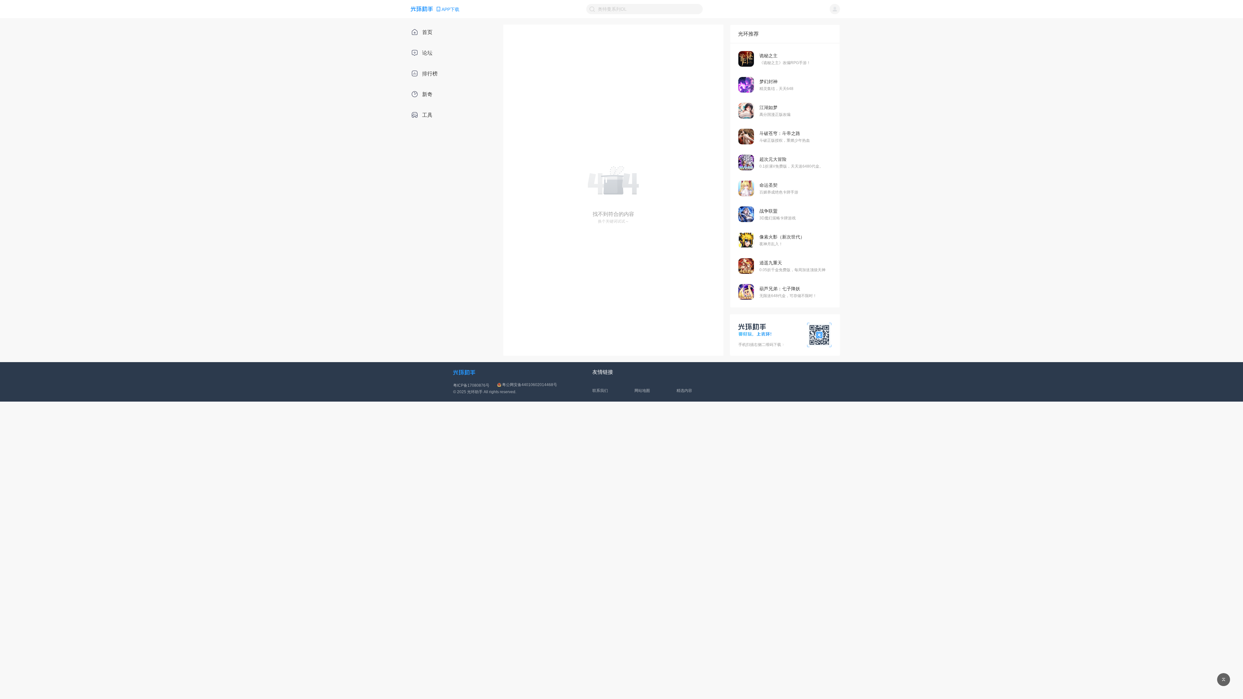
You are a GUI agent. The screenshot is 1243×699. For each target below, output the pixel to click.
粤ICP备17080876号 (471, 385)
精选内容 (684, 391)
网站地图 (642, 391)
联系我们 (600, 391)
